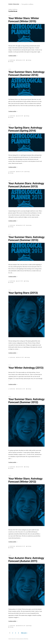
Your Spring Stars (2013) (23, 292)
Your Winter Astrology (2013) (25, 367)
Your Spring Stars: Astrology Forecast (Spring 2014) (25, 129)
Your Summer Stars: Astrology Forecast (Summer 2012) (26, 401)
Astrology (29, 60)
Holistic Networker (13, 4)
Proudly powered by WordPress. (22, 638)
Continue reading (13, 55)
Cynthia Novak (12, 60)
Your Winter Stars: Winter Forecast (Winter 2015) (23, 20)
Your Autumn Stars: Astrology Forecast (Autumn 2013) (26, 185)
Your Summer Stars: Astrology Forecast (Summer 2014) (26, 73)
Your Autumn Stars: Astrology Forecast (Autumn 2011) (26, 559)
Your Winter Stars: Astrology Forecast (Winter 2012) (25, 480)
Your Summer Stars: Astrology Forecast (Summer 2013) (26, 238)
